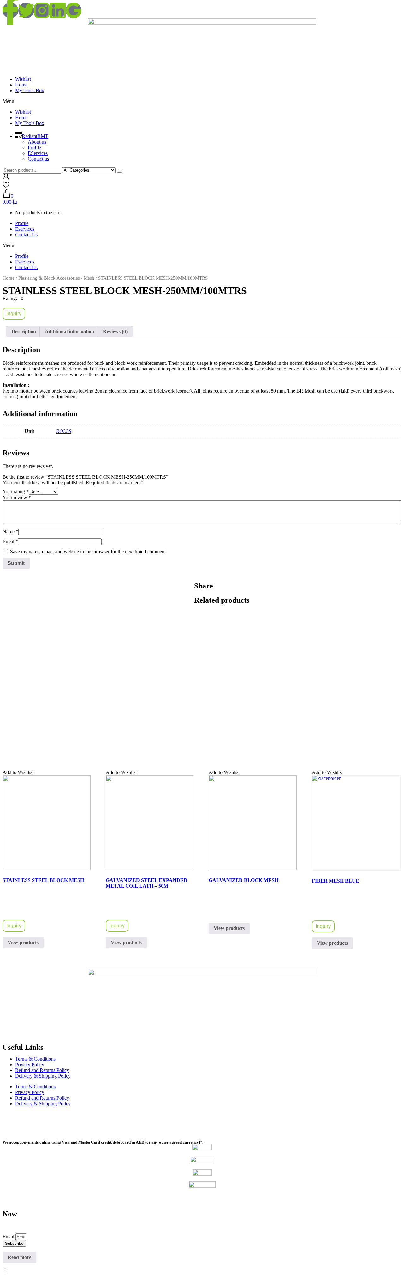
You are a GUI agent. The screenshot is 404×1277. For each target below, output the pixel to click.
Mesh (89, 278)
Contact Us (26, 234)
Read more (19, 1257)
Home (21, 84)
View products (23, 942)
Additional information (69, 331)
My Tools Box (29, 90)
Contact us (38, 159)
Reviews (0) (115, 331)
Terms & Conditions (35, 1058)
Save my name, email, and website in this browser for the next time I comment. (88, 551)
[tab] (23, 331)
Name (10, 531)
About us (37, 142)
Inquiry (13, 313)
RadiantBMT (35, 136)
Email (10, 541)
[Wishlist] (6, 186)
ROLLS (63, 431)
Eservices (24, 229)
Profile (34, 147)
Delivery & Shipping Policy (43, 1076)
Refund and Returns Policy (42, 1070)
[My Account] (6, 178)
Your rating (16, 491)
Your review (17, 497)
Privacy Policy (29, 1064)
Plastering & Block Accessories (49, 278)
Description (23, 331)
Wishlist (23, 79)
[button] (202, 101)
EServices (38, 153)
